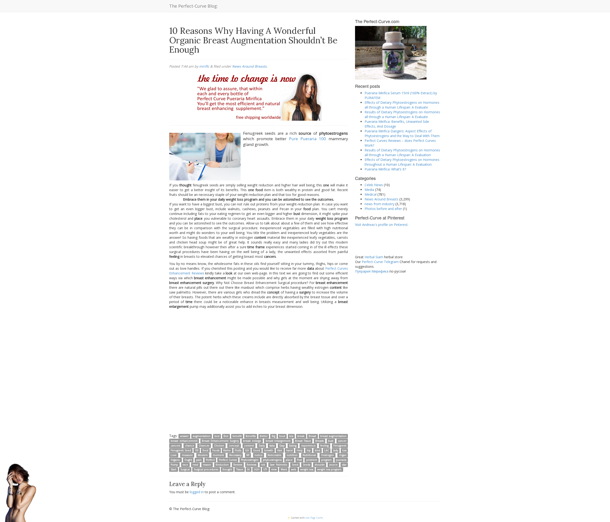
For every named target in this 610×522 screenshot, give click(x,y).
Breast (312, 436)
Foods (215, 450)
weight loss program (329, 469)
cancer (342, 440)
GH (247, 450)
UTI (265, 469)
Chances (204, 445)
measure (187, 455)
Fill (196, 450)
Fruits (238, 450)
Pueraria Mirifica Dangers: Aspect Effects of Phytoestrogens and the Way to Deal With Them (402, 133)
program (326, 460)
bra (291, 436)
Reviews (251, 464)
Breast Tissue (303, 440)
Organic (175, 460)
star (344, 464)
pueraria (341, 460)
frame (227, 450)
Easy (282, 445)
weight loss (306, 469)
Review (237, 464)
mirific (204, 66)
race (185, 464)
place (289, 460)
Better (264, 436)
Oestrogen (327, 455)
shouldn (320, 464)
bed (216, 436)
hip (309, 450)
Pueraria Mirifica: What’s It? (385, 169)
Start (173, 469)
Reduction (222, 464)
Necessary (235, 455)
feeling (324, 445)
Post (299, 460)
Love (174, 455)
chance (189, 445)
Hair (279, 450)
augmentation (201, 436)
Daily (262, 445)
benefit (237, 436)
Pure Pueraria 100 (307, 138)
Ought (188, 460)
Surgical (185, 469)
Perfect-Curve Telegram (380, 261)
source (333, 464)
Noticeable (274, 455)
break (301, 436)
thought (227, 469)
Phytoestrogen (250, 460)
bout (282, 436)
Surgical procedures (206, 469)
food (205, 450)
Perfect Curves (228, 460)
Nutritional (309, 455)
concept (234, 445)
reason (207, 464)
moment (218, 455)
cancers (175, 445)
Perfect (210, 460)
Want (284, 469)
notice (258, 455)
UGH (256, 469)
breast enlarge (252, 440)
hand (289, 450)
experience (308, 445)
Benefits (251, 436)
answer (184, 436)
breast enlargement (278, 440)
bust (330, 440)
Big (273, 436)
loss (344, 450)
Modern (203, 455)
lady (335, 450)
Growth (268, 450)
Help (300, 450)
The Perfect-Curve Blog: (193, 6)
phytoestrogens (272, 460)
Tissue (239, 469)
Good (256, 450)
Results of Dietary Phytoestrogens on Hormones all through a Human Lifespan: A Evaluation (402, 152)
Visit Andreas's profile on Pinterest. (381, 224)
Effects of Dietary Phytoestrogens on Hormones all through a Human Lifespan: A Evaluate (402, 104)
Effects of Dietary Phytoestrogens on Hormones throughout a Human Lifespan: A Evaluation (402, 162)
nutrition (292, 455)
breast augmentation (333, 436)
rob (263, 464)
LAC (326, 450)
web (293, 469)
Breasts (319, 440)
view (274, 469)
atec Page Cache (314, 517)
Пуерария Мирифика (371, 271)
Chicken (219, 445)
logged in (197, 492)
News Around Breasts (249, 66)
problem (311, 460)
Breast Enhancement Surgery (220, 440)
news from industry (379, 204)
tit (248, 469)
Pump (174, 464)
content (249, 445)
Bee (226, 436)
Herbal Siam (374, 257)
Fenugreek (339, 445)
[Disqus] (258, 370)
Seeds (306, 464)
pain (199, 460)
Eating (292, 445)
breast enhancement (184, 440)
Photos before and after (383, 208)
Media (369, 189)
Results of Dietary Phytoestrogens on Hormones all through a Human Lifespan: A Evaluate (402, 114)
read (195, 464)
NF (247, 455)
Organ (342, 455)
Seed (295, 464)
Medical (370, 194)
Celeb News (374, 185)
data (272, 445)
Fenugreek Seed (181, 450)
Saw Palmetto (278, 464)
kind (317, 450)
